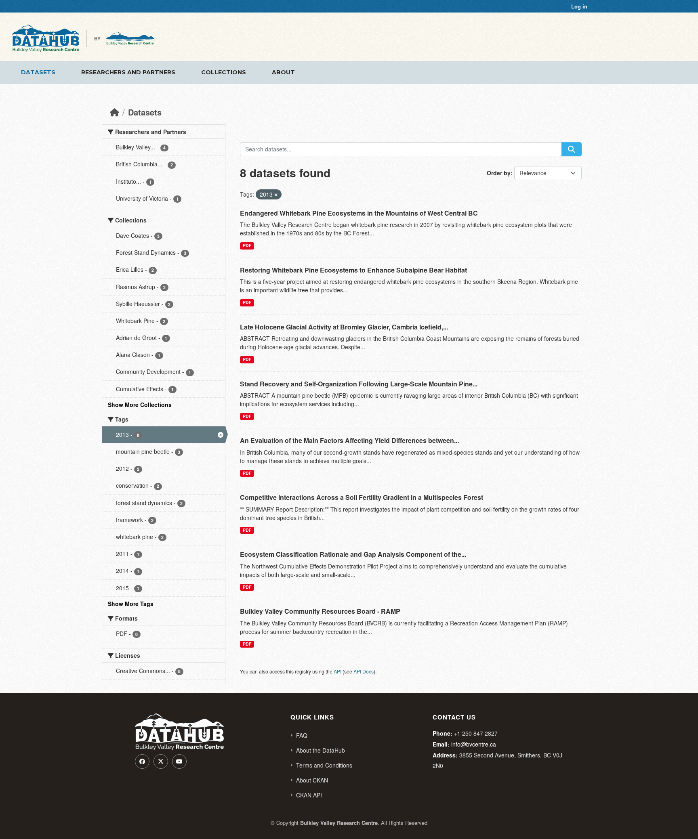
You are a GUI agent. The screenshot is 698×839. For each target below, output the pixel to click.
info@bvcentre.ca (473, 744)
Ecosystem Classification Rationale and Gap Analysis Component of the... (353, 554)
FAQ (301, 735)
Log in (579, 6)
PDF (247, 245)
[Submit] (571, 149)
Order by (499, 173)
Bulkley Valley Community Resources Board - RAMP (320, 611)
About (283, 72)
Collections (223, 72)
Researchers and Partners (128, 72)
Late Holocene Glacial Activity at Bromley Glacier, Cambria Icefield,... (344, 326)
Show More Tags (130, 604)
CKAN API (309, 795)
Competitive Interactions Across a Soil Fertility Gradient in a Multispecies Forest (361, 497)
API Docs (363, 671)
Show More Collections (140, 405)
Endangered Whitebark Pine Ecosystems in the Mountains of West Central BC (359, 213)
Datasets (38, 72)
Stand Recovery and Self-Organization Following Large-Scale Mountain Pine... (358, 383)
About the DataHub (320, 750)
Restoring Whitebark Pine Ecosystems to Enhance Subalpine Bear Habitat (353, 270)
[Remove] (276, 194)
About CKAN (312, 780)
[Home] (114, 112)
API (337, 671)
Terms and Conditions (324, 765)
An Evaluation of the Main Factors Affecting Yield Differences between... (349, 440)
